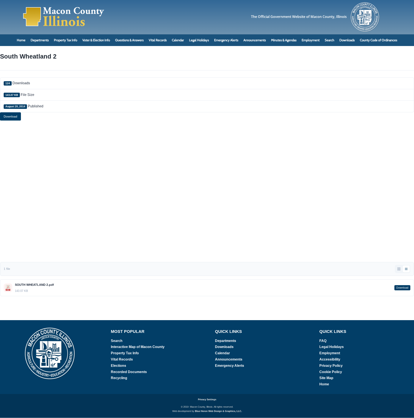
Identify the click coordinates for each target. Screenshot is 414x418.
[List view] (406, 268)
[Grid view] (398, 268)
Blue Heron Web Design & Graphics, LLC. (218, 411)
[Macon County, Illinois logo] (365, 3)
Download (10, 116)
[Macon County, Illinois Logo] (64, 7)
